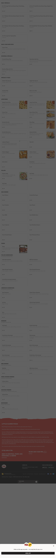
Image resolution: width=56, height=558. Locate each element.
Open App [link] (28, 553)
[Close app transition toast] (53, 546)
